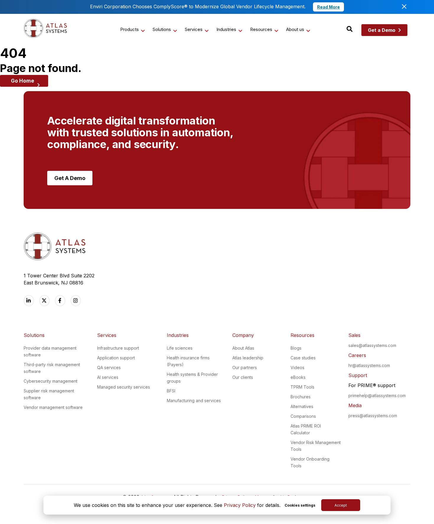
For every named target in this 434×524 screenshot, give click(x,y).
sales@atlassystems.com (372, 345)
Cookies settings (300, 505)
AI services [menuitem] (107, 377)
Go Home (22, 81)
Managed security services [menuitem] (123, 386)
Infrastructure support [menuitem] (118, 348)
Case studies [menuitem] (303, 357)
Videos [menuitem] (297, 367)
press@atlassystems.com (372, 415)
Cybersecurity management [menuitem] (50, 381)
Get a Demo (381, 30)
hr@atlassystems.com (369, 365)
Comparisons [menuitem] (303, 416)
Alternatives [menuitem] (302, 406)
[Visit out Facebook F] (60, 300)
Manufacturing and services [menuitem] (194, 400)
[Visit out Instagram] (76, 300)
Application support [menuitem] (116, 357)
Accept (341, 505)
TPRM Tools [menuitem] (302, 386)
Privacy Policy (240, 505)
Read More (328, 6)
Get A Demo (69, 178)
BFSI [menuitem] (171, 390)
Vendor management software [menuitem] (53, 407)
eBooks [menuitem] (298, 377)
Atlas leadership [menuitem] (247, 357)
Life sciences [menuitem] (179, 348)
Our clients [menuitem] (242, 377)
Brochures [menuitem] (301, 396)
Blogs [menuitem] (296, 348)
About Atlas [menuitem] (243, 348)
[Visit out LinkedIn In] (29, 300)
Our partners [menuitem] (244, 367)
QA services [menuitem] (109, 367)
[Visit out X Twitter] (44, 300)
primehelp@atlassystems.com (377, 395)
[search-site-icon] (350, 29)
